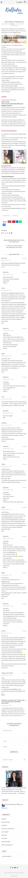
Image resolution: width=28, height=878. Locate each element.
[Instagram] (16, 2)
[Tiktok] (22, 2)
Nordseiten (4, 838)
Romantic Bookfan (6, 841)
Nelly (3, 464)
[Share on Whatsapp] (20, 221)
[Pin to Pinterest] (13, 221)
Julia (3, 288)
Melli (3, 507)
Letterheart (4, 835)
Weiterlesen (22, 793)
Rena (3, 573)
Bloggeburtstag (6, 215)
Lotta (3, 631)
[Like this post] (10, 221)
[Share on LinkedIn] (17, 221)
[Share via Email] (4, 225)
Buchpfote (4, 825)
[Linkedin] (18, 2)
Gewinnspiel (15, 215)
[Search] (26, 2)
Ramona (12, 24)
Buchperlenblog (5, 822)
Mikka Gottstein (7, 673)
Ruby (3, 354)
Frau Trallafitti (5, 832)
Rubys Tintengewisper (7, 845)
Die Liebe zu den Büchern (7, 828)
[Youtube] (20, 2)
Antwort (24, 258)
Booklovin (3, 819)
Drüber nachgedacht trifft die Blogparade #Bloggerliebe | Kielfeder (12, 701)
